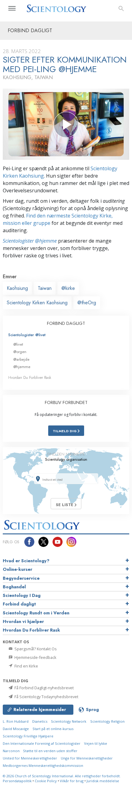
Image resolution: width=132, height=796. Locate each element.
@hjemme (21, 367)
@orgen (19, 352)
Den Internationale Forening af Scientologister (41, 743)
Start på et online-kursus (53, 728)
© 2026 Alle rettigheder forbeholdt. (62, 776)
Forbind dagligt (19, 604)
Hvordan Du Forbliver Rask (29, 377)
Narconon (12, 750)
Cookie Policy (46, 781)
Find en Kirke (26, 666)
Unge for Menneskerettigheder (87, 758)
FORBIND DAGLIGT (66, 323)
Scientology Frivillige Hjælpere (28, 736)
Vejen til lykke (95, 743)
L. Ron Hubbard (16, 721)
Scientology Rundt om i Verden (36, 613)
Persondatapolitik (17, 781)
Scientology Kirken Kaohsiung (37, 302)
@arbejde (21, 359)
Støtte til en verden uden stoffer (50, 750)
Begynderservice (21, 578)
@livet (18, 344)
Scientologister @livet (26, 335)
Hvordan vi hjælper (23, 621)
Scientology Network (68, 721)
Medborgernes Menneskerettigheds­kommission (43, 765)
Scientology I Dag (22, 595)
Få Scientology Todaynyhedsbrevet (46, 696)
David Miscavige (16, 728)
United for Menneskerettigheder (30, 758)
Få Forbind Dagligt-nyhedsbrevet (44, 687)
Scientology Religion (107, 721)
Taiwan (45, 288)
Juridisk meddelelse (103, 781)
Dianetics (39, 721)
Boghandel (14, 587)
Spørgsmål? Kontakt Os (35, 649)
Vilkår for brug (71, 781)
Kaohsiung (17, 288)
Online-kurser (17, 569)
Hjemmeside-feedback (35, 657)
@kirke (68, 288)
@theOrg (86, 302)
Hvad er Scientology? (26, 561)
